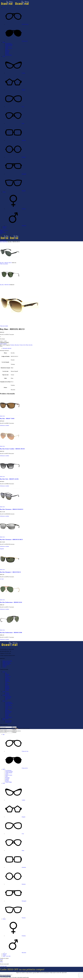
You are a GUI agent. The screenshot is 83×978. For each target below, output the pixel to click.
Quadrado (24, 140)
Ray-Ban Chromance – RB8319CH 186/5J (11, 539)
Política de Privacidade (7, 661)
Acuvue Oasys (8, 696)
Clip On (6, 675)
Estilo (4, 241)
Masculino (24, 225)
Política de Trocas (6, 662)
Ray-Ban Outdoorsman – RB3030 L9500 (11, 632)
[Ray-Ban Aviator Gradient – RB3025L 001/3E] (10, 445)
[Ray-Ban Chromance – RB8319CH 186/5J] (10, 535)
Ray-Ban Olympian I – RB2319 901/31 (10, 572)
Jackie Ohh (7, 681)
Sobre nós (5, 665)
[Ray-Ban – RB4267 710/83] (10, 415)
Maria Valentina (8, 711)
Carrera (6, 46)
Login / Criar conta (6, 956)
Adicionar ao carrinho (4, 342)
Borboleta (7, 674)
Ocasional (7, 51)
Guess (6, 49)
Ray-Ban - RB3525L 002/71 (6, 262)
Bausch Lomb (8, 697)
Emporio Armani (8, 48)
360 (6, 673)
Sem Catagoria (6, 718)
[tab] (7, 348)
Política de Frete (6, 664)
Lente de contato (6, 695)
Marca (4, 701)
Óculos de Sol (25, 41)
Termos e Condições (7, 663)
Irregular (23, 89)
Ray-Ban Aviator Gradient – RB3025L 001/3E (12, 448)
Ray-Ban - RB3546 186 (5, 284)
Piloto (23, 123)
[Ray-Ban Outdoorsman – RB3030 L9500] (10, 629)
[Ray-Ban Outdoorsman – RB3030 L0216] (10, 598)
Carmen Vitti (7, 704)
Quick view (2, 416)
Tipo (3, 719)
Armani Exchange (9, 44)
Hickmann (7, 50)
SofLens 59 (7, 698)
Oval (23, 106)
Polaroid (7, 52)
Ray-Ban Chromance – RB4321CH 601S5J (11, 509)
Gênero (4, 691)
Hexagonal (7, 678)
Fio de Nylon (8, 676)
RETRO (7, 689)
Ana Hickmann (8, 43)
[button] (4, 425)
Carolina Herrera (8, 45)
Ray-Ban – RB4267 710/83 (7, 418)
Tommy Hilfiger (8, 55)
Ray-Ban (7, 53)
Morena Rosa (8, 712)
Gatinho (23, 73)
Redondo (24, 157)
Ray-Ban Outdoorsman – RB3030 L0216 (11, 602)
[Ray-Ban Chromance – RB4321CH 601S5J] (10, 505)
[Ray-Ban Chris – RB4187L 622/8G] (10, 475)
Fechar (1, 959)
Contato (4, 666)
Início (1, 241)
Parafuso (7, 683)
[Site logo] (7, 5)
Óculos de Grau (25, 24)
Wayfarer (24, 190)
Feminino (24, 208)
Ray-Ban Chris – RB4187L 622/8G (9, 479)
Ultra (6, 699)
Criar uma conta (3, 966)
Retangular (24, 174)
